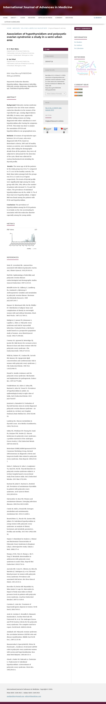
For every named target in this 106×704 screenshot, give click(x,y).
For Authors (78, 45)
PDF (47, 49)
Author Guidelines (12, 22)
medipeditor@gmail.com (15, 696)
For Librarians (78, 48)
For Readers (78, 42)
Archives (69, 17)
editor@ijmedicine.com (33, 696)
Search (98, 17)
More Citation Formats (54, 93)
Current (58, 17)
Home (5, 17)
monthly (29, 248)
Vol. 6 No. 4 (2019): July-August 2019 (34, 28)
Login (22, 17)
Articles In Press (45, 17)
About (13, 17)
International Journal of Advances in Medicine (37, 7)
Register (31, 17)
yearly (34, 248)
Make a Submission (83, 28)
